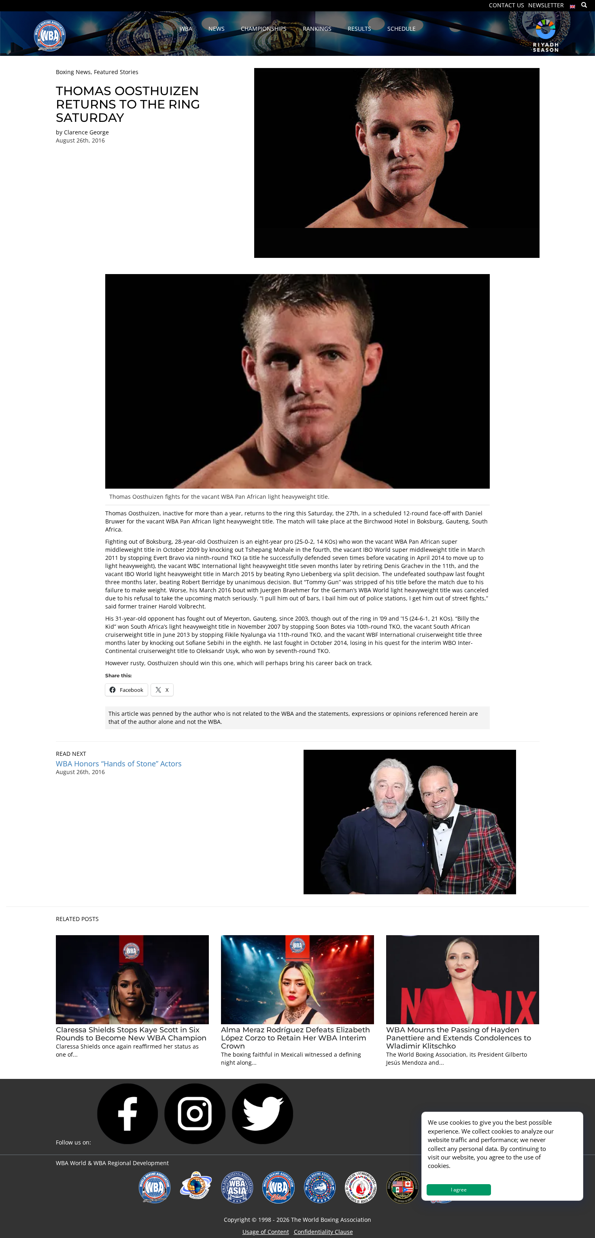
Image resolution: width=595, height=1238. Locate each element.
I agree (459, 1189)
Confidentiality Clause (323, 1232)
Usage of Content (265, 1232)
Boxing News (73, 72)
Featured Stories (116, 72)
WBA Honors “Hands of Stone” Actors (119, 763)
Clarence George (86, 132)
